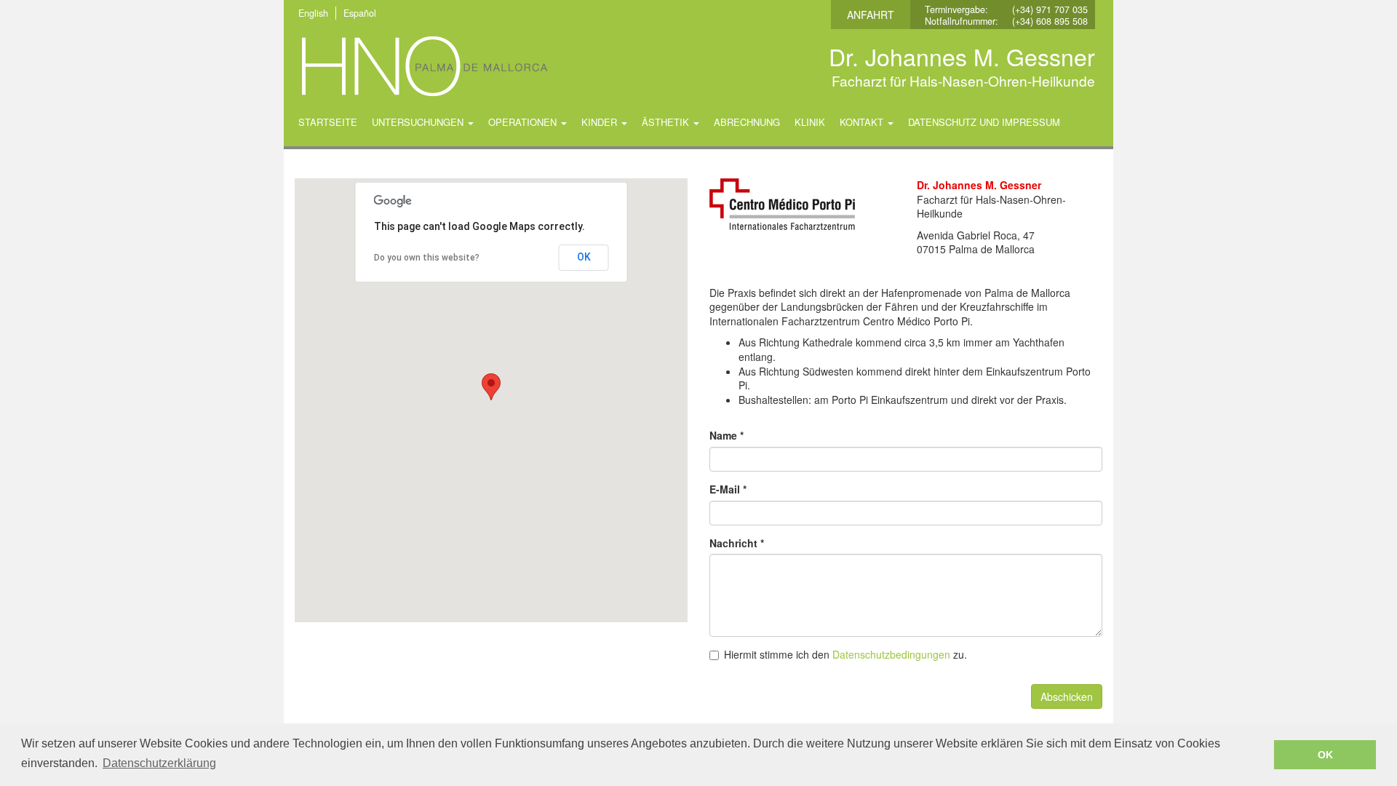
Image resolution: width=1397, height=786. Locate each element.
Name (726, 435)
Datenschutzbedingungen (891, 654)
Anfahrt (870, 14)
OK (584, 257)
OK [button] (1325, 755)
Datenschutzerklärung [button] (159, 763)
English (313, 13)
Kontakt (863, 122)
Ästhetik (667, 122)
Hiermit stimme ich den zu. (845, 655)
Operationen (524, 122)
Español (359, 13)
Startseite (327, 122)
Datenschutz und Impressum (984, 122)
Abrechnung (747, 122)
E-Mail (728, 489)
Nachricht (736, 543)
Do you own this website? (426, 258)
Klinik (810, 122)
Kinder (600, 122)
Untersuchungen (419, 122)
